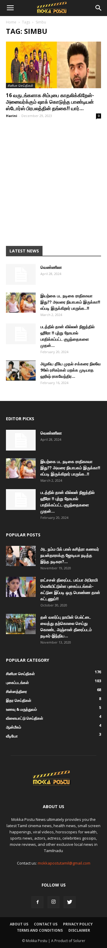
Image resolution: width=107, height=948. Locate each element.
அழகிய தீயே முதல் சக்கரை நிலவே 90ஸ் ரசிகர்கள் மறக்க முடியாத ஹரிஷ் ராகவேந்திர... (70, 370)
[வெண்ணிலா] (21, 274)
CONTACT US (45, 924)
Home (11, 22)
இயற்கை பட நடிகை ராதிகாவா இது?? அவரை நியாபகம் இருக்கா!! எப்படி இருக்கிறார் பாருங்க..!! (70, 302)
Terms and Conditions (40, 930)
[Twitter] (69, 902)
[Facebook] (37, 902)
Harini (11, 115)
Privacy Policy (78, 924)
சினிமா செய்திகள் (20, 85)
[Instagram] (53, 902)
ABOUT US (19, 924)
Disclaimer (79, 930)
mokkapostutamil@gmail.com (64, 863)
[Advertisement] (53, 181)
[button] (98, 8)
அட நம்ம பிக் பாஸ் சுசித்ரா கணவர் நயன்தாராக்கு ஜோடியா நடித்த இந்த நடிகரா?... (69, 555)
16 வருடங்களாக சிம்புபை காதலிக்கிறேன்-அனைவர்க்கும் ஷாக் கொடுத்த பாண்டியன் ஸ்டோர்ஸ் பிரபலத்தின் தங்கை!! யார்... (50, 102)
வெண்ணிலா (51, 267)
